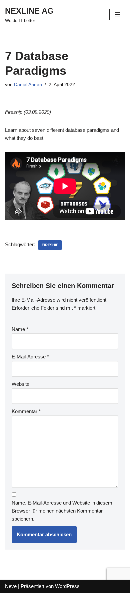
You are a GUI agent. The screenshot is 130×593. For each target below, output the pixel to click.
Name (20, 329)
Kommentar (26, 411)
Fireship (50, 245)
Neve (11, 586)
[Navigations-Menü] (117, 14)
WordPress (67, 586)
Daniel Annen (28, 84)
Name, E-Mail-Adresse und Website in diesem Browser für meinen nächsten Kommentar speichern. (62, 511)
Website (20, 384)
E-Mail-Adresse (30, 356)
